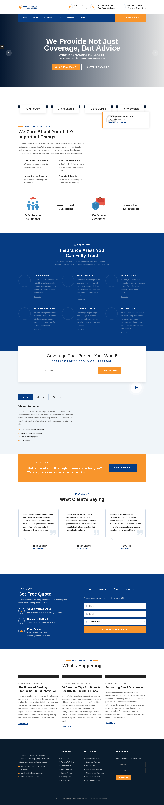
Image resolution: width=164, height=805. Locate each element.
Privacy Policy (66, 777)
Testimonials (66, 766)
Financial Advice (92, 758)
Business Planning (93, 762)
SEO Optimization (93, 780)
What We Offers (67, 762)
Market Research (93, 777)
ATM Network (33, 109)
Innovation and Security (35, 176)
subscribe (123, 777)
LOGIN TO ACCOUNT (130, 18)
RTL (2, 47)
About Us (35, 18)
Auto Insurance (129, 275)
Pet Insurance (128, 308)
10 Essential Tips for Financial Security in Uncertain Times (81, 689)
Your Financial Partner (69, 160)
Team (58, 18)
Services (48, 18)
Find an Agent (111, 370)
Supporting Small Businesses (124, 687)
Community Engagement (36, 160)
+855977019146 (81, 8)
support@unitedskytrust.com (38, 636)
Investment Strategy (94, 769)
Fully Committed (131, 109)
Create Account (122, 467)
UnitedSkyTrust (26, 683)
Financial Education (68, 176)
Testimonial (71, 18)
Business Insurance (44, 308)
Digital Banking (98, 109)
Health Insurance (86, 275)
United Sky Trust (69, 799)
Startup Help (91, 766)
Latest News (66, 773)
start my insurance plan (114, 629)
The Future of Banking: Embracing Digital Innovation (37, 689)
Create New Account (35, 68)
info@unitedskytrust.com (37, 633)
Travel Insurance (86, 308)
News (82, 18)
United (110, 683)
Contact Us (65, 780)
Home (24, 18)
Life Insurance (41, 275)
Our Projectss (66, 769)
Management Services (95, 773)
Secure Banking (66, 109)
